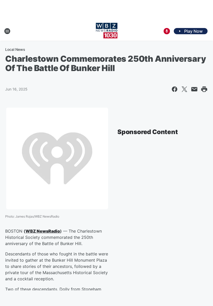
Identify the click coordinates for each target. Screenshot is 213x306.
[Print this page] (204, 89)
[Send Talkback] (167, 31)
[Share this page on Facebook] (174, 89)
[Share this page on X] (184, 89)
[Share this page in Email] (194, 89)
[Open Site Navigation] (7, 31)
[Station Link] (106, 31)
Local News (15, 49)
